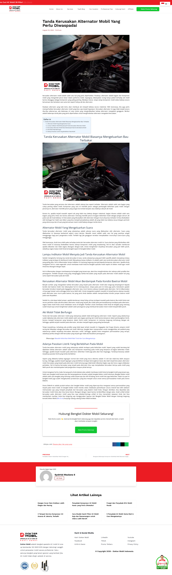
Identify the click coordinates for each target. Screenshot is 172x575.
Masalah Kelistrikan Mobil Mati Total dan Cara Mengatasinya (75, 338)
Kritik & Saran (80, 544)
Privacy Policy (133, 544)
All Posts (59, 478)
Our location (93, 9)
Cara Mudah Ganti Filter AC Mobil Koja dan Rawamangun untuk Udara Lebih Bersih (85, 516)
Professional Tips (107, 9)
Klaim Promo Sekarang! (86, 430)
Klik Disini (13, 2)
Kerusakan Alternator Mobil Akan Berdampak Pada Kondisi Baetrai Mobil (67, 127)
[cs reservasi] (162, 562)
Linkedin (104, 537)
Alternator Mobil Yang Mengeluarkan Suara (59, 124)
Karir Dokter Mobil (82, 537)
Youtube (131, 537)
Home (51, 9)
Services (70, 9)
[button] (114, 444)
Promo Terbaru (107, 544)
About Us (59, 9)
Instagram (131, 541)
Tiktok (103, 541)
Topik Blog (81, 9)
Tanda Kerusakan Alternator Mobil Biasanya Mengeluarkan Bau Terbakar (67, 121)
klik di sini (60, 398)
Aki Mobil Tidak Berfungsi (54, 129)
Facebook (78, 541)
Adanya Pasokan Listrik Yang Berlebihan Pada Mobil (61, 131)
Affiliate (130, 9)
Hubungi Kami (120, 9)
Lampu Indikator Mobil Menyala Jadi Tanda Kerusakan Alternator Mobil (66, 125)
